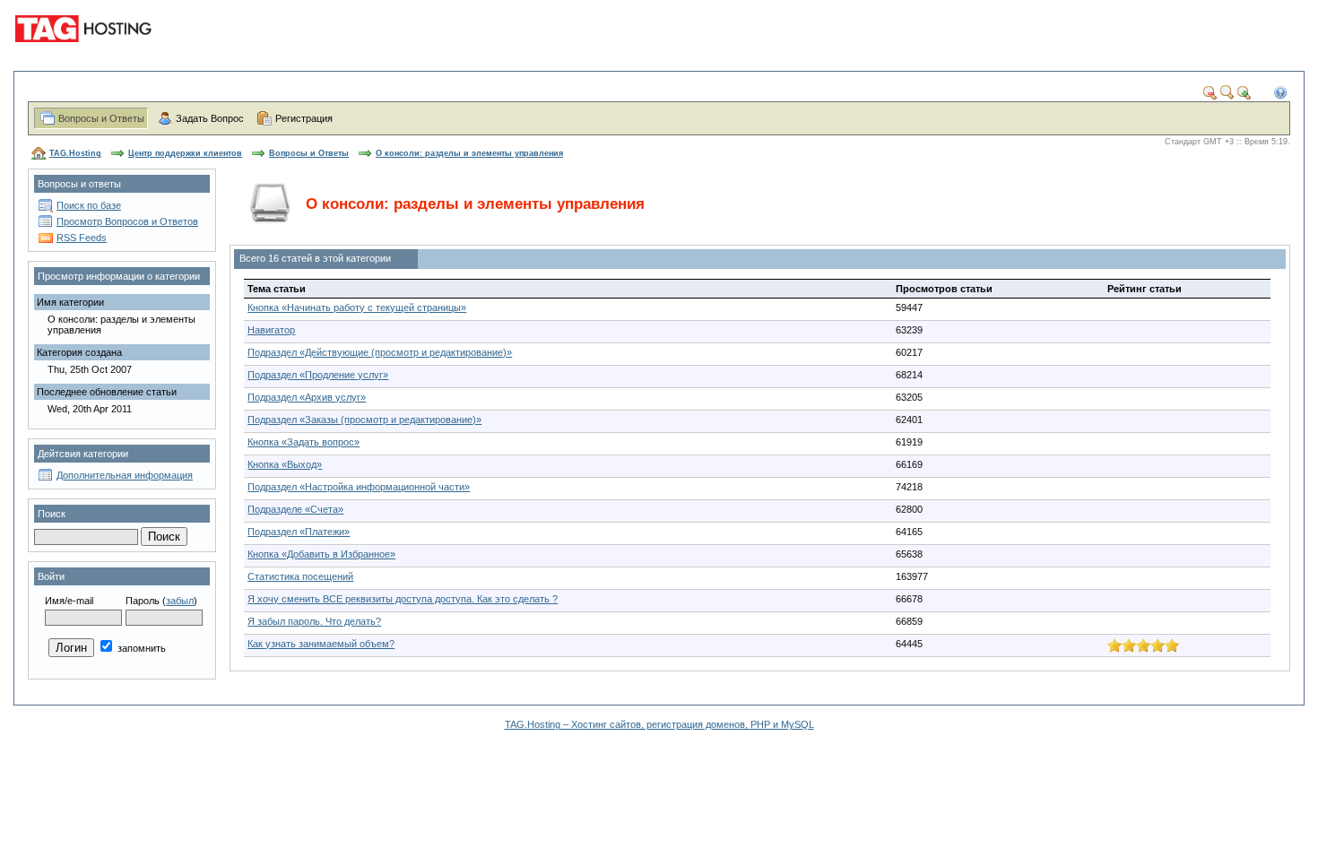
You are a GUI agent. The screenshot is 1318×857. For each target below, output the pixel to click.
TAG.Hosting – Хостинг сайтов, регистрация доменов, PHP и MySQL (659, 724)
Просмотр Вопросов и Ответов (127, 221)
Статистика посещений (300, 576)
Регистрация (304, 118)
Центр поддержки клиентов (185, 153)
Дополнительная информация (124, 475)
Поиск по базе (88, 205)
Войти (51, 576)
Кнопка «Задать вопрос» (303, 442)
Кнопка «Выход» (284, 464)
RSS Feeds (81, 237)
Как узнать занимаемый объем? (321, 643)
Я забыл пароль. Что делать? (314, 621)
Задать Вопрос (210, 118)
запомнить (140, 648)
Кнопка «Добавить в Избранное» (321, 554)
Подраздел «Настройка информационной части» (358, 486)
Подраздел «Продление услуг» (317, 374)
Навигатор (271, 330)
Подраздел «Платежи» (298, 531)
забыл (180, 600)
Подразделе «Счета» (295, 509)
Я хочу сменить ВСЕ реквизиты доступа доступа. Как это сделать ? (402, 598)
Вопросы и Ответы (101, 118)
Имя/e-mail (69, 600)
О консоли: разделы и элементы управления (469, 153)
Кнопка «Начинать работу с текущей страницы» (356, 307)
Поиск (51, 513)
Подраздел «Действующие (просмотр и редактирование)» (379, 352)
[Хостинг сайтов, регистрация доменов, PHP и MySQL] (86, 53)
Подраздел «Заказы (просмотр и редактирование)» (364, 419)
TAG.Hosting (75, 153)
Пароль (143, 600)
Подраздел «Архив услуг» (306, 397)
